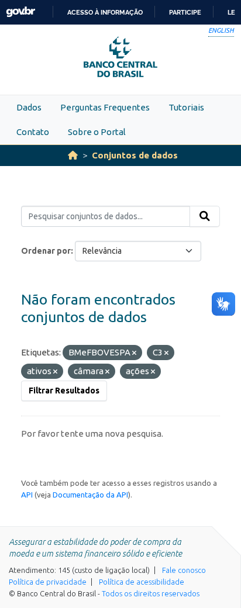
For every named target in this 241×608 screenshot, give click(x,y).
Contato (32, 132)
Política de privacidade (48, 582)
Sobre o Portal (97, 132)
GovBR (20, 12)
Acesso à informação (105, 12)
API (27, 494)
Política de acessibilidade (141, 582)
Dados (29, 107)
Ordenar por (46, 250)
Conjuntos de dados (135, 155)
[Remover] (134, 353)
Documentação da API (90, 494)
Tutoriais (186, 107)
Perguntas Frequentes (105, 107)
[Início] (73, 155)
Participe (185, 12)
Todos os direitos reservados (150, 593)
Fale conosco (184, 570)
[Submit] (205, 216)
